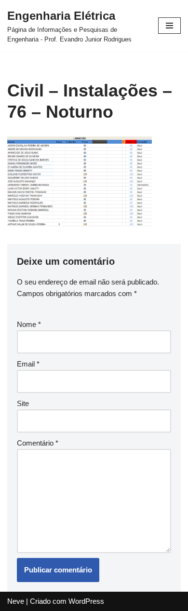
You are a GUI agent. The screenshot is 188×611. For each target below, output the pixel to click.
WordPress (86, 601)
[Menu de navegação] (169, 25)
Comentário (37, 443)
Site (23, 403)
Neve (15, 601)
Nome (29, 324)
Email (28, 364)
